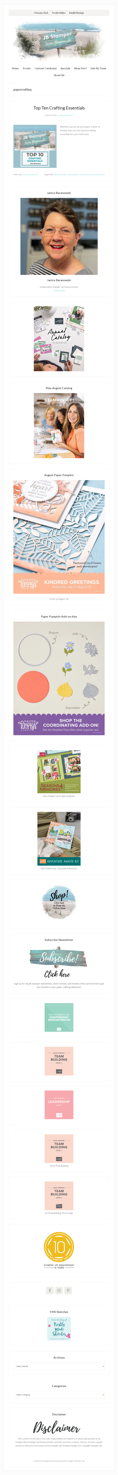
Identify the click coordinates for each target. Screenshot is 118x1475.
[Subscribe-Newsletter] (59, 978)
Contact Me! (59, 290)
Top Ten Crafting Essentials (59, 107)
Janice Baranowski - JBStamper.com (59, 40)
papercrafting (68, 174)
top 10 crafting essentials (95, 174)
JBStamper (58, 174)
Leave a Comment (66, 115)
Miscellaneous (33, 174)
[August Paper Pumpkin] (59, 537)
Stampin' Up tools (79, 174)
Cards (25, 174)
